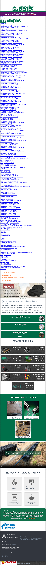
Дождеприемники (6, 281)
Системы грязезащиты (24, 538)
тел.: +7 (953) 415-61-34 (6, 555)
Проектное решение (6, 275)
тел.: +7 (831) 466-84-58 (6, 556)
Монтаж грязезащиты (7, 274)
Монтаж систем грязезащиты (36, 538)
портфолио (31, 518)
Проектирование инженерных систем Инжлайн (13, 277)
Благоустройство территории (25, 539)
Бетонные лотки (6, 278)
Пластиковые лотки (6, 280)
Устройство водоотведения (8, 272)
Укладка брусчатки (6, 270)
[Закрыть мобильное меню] (0, 17)
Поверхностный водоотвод (25, 536)
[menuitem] (3, 23)
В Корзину (27, 5)
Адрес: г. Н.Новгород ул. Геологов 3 (8, 553)
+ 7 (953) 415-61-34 (30, 14)
